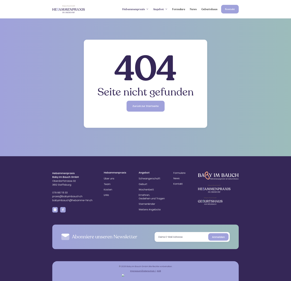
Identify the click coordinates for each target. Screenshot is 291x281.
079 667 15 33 (60, 192)
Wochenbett (146, 189)
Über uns (109, 178)
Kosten (108, 189)
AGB (159, 271)
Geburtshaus (209, 9)
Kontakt (230, 9)
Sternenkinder (147, 204)
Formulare (178, 9)
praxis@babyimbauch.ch (67, 196)
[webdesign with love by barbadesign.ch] (145, 275)
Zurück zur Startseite (145, 106)
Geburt (143, 184)
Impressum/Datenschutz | (143, 271)
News (193, 9)
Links (106, 195)
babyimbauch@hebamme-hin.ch (72, 200)
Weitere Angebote (150, 209)
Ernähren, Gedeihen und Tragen (152, 196)
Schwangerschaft (149, 178)
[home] (68, 9)
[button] (135, 9)
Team (107, 184)
